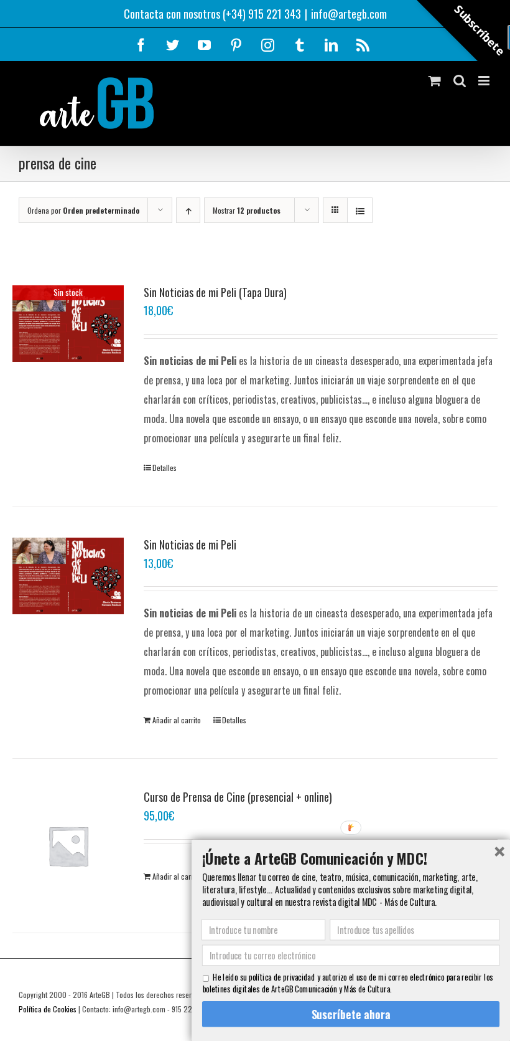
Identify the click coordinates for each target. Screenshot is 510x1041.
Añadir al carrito (176, 720)
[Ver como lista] (360, 210)
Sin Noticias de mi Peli (190, 544)
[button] (350, 857)
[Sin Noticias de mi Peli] (68, 576)
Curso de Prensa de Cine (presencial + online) (238, 797)
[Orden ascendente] (188, 210)
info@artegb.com (349, 14)
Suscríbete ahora (350, 1013)
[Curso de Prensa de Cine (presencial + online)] (68, 845)
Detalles (164, 467)
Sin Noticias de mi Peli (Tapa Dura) (215, 292)
